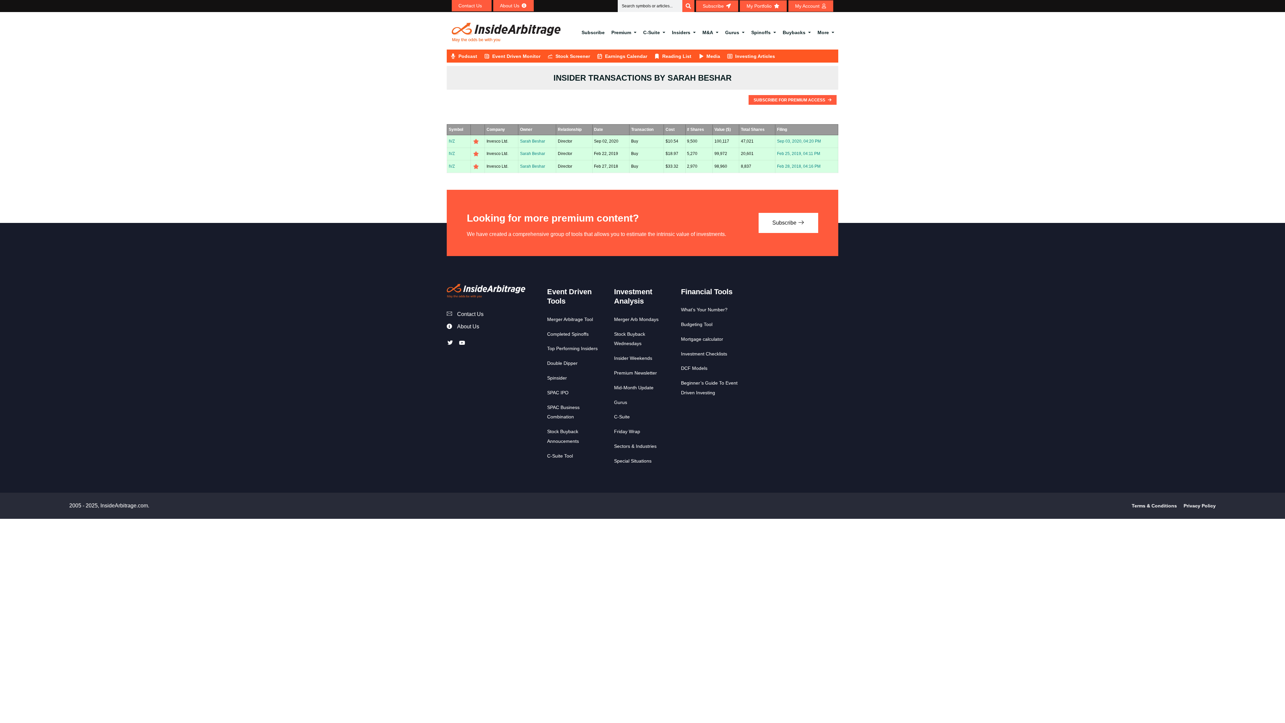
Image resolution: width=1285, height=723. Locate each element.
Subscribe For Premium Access (790, 100)
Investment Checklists (704, 353)
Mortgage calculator (702, 339)
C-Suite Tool (560, 456)
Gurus (732, 32)
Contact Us (470, 314)
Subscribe (593, 32)
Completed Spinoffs (568, 334)
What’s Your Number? (704, 309)
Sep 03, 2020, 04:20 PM (799, 141)
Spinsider (557, 378)
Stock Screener (572, 56)
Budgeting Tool (696, 324)
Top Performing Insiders (572, 348)
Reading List (676, 56)
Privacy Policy (1200, 505)
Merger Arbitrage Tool (570, 319)
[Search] (688, 6)
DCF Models (694, 368)
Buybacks (794, 32)
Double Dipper (562, 363)
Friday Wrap (627, 431)
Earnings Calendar (626, 56)
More (823, 32)
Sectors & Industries (635, 446)
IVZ (452, 141)
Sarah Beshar (532, 141)
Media (713, 56)
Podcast (467, 56)
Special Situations (633, 461)
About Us (468, 326)
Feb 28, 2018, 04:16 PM (799, 166)
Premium (621, 32)
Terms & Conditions (1154, 505)
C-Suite (651, 32)
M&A (707, 32)
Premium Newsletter (635, 373)
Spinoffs (761, 32)
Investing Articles (755, 56)
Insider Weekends (633, 358)
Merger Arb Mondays (636, 319)
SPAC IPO (558, 392)
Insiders (681, 32)
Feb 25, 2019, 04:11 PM (798, 153)
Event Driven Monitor (516, 56)
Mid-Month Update (634, 387)
